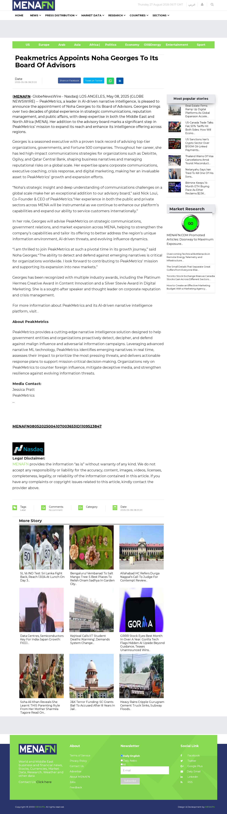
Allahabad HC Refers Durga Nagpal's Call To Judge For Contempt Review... (139, 577)
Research (115, 15)
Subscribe (130, 780)
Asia (77, 44)
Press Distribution (59, 15)
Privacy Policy (78, 760)
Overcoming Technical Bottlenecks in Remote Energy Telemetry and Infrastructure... (188, 257)
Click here (44, 782)
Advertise (75, 771)
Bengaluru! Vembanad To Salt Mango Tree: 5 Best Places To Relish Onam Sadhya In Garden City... (92, 579)
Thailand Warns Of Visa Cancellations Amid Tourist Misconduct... (199, 160)
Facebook (193, 755)
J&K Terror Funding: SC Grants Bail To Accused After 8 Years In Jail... (92, 705)
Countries (138, 15)
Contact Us (77, 766)
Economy (132, 44)
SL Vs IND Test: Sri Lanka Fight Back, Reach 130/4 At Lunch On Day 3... (42, 577)
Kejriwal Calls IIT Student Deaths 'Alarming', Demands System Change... (90, 639)
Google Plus (195, 766)
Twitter (191, 760)
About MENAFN (80, 776)
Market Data (91, 15)
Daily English (131, 755)
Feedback (76, 787)
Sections (160, 15)
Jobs (72, 782)
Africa (93, 44)
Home (19, 15)
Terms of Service (80, 755)
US (23, 44)
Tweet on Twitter (94, 80)
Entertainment (171, 44)
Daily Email (193, 771)
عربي (192, 4)
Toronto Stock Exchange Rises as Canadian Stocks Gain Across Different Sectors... (191, 278)
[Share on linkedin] (119, 81)
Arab (62, 44)
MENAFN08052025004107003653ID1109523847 (57, 426)
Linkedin (192, 776)
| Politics (110, 44)
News (34, 15)
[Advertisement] (114, 29)
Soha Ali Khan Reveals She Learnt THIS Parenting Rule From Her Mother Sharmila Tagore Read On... (40, 707)
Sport (198, 44)
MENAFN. (40, 806)
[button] (202, 4)
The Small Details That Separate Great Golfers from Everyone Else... (188, 268)
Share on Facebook (69, 80)
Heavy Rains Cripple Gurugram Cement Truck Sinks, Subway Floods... (142, 705)
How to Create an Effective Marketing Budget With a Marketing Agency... (188, 287)
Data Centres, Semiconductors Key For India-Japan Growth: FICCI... (41, 639)
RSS (190, 782)
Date (18, 79)
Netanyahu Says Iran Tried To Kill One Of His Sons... (199, 173)
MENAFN (22, 96)
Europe (44, 44)
